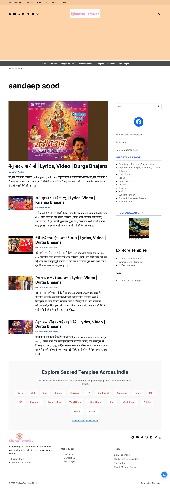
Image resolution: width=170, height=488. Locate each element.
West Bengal (129, 402)
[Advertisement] (85, 41)
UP (20, 402)
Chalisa (122, 184)
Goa (45, 393)
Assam (92, 411)
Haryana (74, 393)
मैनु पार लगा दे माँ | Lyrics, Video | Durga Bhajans (58, 166)
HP (88, 393)
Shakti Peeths (125, 201)
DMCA (53, 2)
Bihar (112, 402)
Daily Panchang (122, 454)
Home (43, 64)
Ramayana (121, 142)
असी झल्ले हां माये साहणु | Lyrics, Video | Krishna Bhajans (65, 200)
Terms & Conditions (21, 462)
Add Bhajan (124, 64)
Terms (63, 2)
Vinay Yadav (18, 172)
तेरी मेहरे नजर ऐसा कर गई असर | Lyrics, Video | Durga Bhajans (70, 240)
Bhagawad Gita (67, 64)
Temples (53, 64)
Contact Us (42, 2)
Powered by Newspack (151, 483)
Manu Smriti (125, 174)
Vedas (122, 177)
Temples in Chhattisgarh (131, 280)
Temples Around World (130, 258)
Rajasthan (35, 402)
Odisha (147, 402)
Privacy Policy (15, 2)
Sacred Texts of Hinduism (129, 134)
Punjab (77, 411)
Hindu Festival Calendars (126, 459)
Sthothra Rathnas (86, 64)
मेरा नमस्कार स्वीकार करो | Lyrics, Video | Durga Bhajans (66, 279)
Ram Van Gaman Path (127, 150)
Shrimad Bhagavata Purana (132, 198)
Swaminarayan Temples (130, 262)
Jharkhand (103, 393)
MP (150, 393)
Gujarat (58, 393)
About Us (29, 2)
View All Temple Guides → (85, 420)
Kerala (138, 393)
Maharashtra (54, 402)
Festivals (111, 64)
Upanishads (124, 181)
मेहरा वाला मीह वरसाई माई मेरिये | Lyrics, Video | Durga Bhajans (70, 324)
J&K (33, 393)
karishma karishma (48, 247)
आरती (121, 191)
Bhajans (100, 64)
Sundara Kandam (127, 194)
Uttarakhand (95, 402)
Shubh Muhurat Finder (125, 467)
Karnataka (122, 393)
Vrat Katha (119, 463)
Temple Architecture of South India (136, 164)
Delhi (20, 393)
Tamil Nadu (75, 402)
